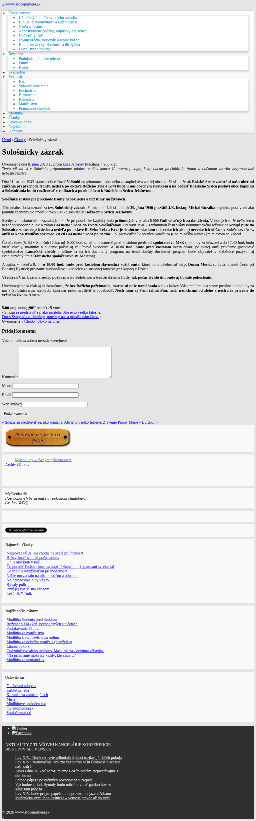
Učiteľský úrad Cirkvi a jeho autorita (48, 17)
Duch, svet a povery (34, 49)
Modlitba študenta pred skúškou (31, 619)
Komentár (10, 377)
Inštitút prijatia (17, 690)
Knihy (24, 67)
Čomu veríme (19, 13)
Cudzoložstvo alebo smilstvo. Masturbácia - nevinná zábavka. (55, 651)
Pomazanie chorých (34, 108)
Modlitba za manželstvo (25, 633)
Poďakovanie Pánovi (23, 628)
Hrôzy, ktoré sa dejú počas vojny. (32, 557)
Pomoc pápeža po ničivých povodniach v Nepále (53, 780)
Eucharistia (27, 90)
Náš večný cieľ (31, 35)
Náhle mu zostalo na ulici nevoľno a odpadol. (42, 575)
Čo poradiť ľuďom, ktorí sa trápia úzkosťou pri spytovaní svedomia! (60, 566)
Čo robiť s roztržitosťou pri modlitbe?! (36, 571)
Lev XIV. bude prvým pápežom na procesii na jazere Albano (63, 793)
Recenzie (15, 54)
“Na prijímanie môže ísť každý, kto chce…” (41, 655)
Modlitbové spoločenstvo (26, 704)
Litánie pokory (18, 646)
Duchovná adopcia (21, 686)
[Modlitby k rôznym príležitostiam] (43, 460)
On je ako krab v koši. (24, 562)
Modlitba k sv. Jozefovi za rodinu (32, 637)
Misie (10, 699)
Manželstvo (28, 104)
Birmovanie (28, 95)
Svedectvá (16, 72)
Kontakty (15, 131)
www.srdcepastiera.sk (32, 812)
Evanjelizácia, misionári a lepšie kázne (49, 40)
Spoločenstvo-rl (18, 713)
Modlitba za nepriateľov (25, 660)
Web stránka (12, 404)
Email (6, 395)
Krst (22, 81)
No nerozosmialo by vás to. (28, 580)
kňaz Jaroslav (73, 164)
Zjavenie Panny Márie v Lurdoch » (130, 422)
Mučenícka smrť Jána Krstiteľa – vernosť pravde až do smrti (62, 798)
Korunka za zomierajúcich (27, 695)
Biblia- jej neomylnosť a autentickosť (48, 22)
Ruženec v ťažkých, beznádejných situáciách (42, 624)
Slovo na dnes (19, 122)
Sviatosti (15, 77)
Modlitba (15, 113)
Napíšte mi (17, 126)
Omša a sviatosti (31, 26)
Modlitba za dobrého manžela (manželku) (39, 642)
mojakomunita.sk (20, 708)
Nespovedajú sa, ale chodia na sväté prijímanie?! (44, 553)
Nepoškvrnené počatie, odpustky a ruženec (52, 31)
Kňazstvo (26, 99)
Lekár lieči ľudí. (19, 593)
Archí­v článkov (17, 464)
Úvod (6, 140)
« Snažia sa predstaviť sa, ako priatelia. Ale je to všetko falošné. (52, 422)
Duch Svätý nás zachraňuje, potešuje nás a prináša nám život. (50, 317)
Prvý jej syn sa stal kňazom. (28, 589)
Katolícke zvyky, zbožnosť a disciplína (49, 44)
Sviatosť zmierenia (33, 86)
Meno (6, 385)
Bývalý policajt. (19, 584)
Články (14, 117)
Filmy (23, 63)
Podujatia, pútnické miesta (39, 58)
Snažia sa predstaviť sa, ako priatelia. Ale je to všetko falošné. (52, 312)
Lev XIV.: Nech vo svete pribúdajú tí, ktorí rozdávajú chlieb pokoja (68, 757)
